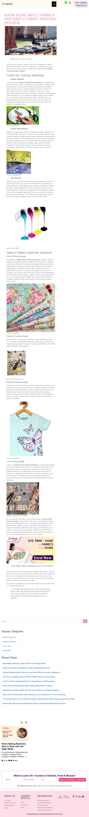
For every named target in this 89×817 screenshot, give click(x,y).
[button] (80, 2)
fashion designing (21, 596)
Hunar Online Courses (37, 583)
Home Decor (7, 646)
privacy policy (66, 786)
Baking (15, 760)
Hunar (30, 59)
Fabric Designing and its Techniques (37, 566)
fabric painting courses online (24, 593)
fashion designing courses (36, 596)
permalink (14, 598)
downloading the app (27, 580)
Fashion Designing (9, 637)
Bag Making (7, 650)
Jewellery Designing (9, 641)
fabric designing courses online (30, 589)
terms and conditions (49, 786)
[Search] (85, 621)
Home (15, 589)
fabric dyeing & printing (27, 591)
